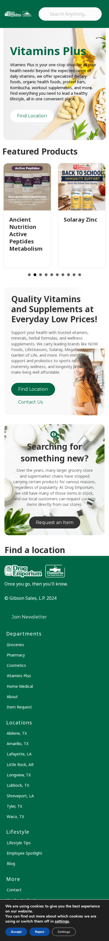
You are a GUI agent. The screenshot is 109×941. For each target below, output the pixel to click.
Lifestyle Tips (19, 842)
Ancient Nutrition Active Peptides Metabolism (25, 234)
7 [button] (62, 274)
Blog (11, 863)
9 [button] (74, 274)
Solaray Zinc (80, 219)
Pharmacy (16, 655)
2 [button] (35, 274)
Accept (16, 932)
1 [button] (29, 274)
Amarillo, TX (18, 743)
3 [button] (40, 274)
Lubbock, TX (18, 785)
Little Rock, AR (20, 764)
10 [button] (79, 274)
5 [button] (51, 274)
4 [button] (46, 274)
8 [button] (68, 274)
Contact (14, 889)
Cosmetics (16, 665)
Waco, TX (15, 816)
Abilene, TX (17, 733)
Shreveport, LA (20, 795)
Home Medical (20, 686)
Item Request (19, 707)
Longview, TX (19, 775)
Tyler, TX (14, 806)
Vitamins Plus (19, 675)
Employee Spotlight (24, 853)
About (12, 696)
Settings (64, 932)
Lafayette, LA (19, 754)
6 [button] (57, 274)
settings (62, 921)
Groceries (15, 644)
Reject (39, 932)
